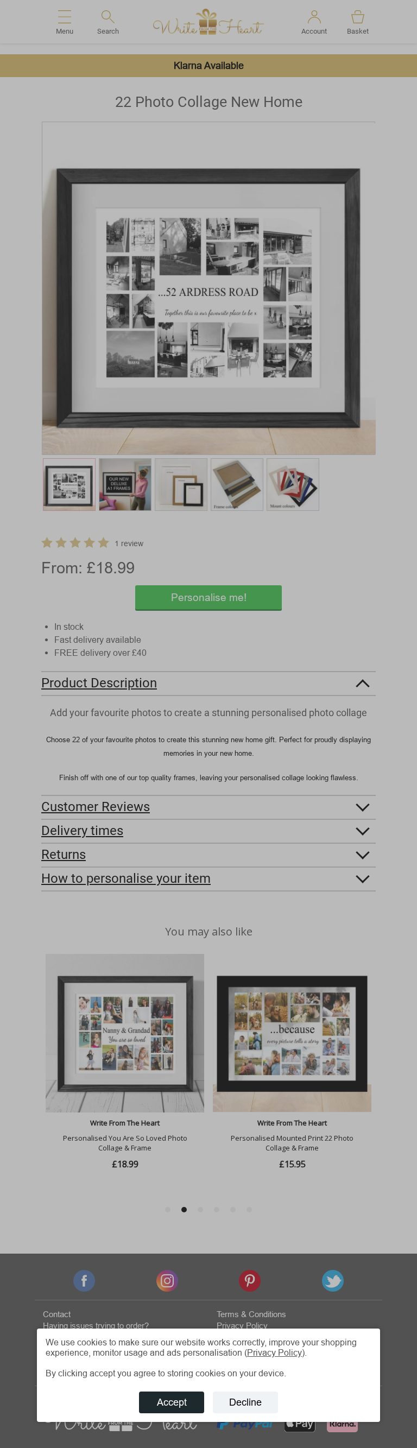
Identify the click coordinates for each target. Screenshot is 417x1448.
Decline (245, 1402)
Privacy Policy (274, 1352)
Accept (172, 1402)
